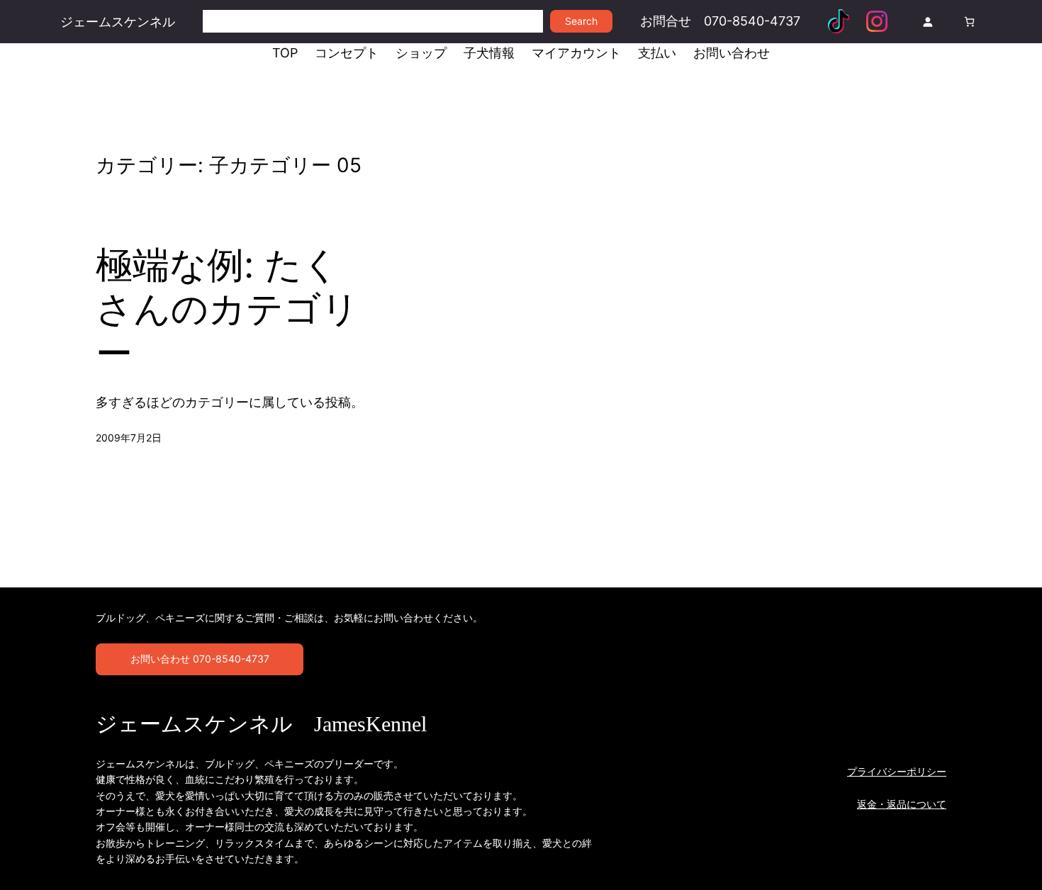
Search (581, 21)
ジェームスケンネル (117, 21)
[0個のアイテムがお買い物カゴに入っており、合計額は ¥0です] (969, 21)
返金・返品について (901, 804)
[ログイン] (927, 21)
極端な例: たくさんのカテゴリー (227, 309)
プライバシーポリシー (896, 771)
